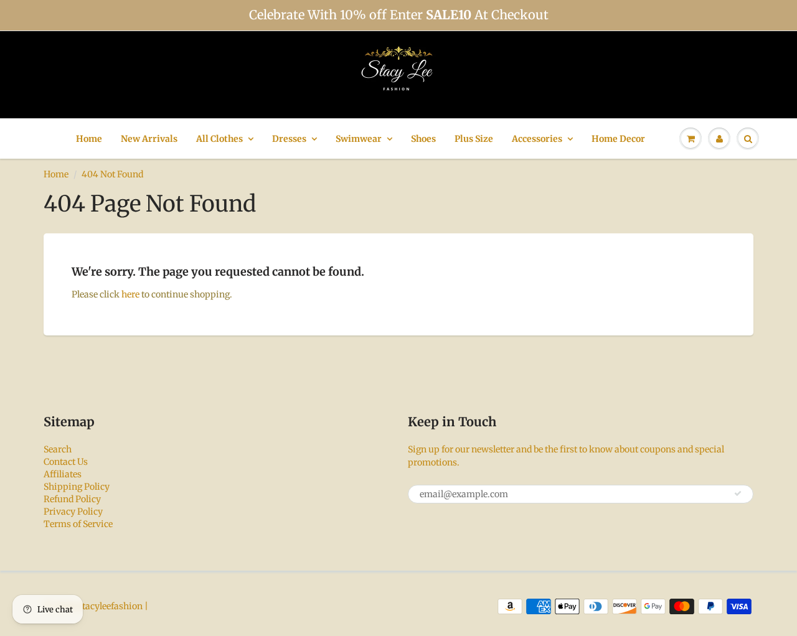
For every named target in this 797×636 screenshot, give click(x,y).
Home (89, 138)
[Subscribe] (737, 493)
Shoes (423, 138)
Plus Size (474, 138)
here (130, 294)
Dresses (289, 138)
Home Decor (618, 138)
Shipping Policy (77, 486)
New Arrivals (149, 138)
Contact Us (66, 461)
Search (58, 449)
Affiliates (63, 474)
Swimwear (359, 138)
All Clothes (219, 138)
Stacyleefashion (110, 606)
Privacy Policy (73, 511)
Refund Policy (72, 499)
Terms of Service (78, 524)
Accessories (537, 138)
